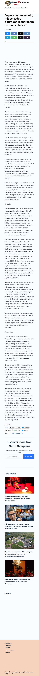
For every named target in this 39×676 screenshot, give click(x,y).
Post (7, 427)
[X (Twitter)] (20, 33)
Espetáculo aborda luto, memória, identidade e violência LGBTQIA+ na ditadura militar (17, 499)
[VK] (27, 33)
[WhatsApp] (14, 37)
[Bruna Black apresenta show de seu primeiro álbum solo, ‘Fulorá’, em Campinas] (19, 568)
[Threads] (20, 37)
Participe (7, 647)
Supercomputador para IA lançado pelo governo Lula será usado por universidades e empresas (18, 554)
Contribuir (8, 645)
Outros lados (9, 650)
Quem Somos (8, 643)
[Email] (27, 37)
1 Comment (8, 30)
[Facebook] (14, 33)
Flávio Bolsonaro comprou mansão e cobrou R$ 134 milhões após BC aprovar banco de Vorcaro (19, 526)
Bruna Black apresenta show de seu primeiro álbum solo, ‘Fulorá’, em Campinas (17, 582)
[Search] (33, 11)
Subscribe (28, 456)
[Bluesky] (7, 33)
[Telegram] (7, 37)
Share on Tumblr (17, 433)
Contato (7, 652)
